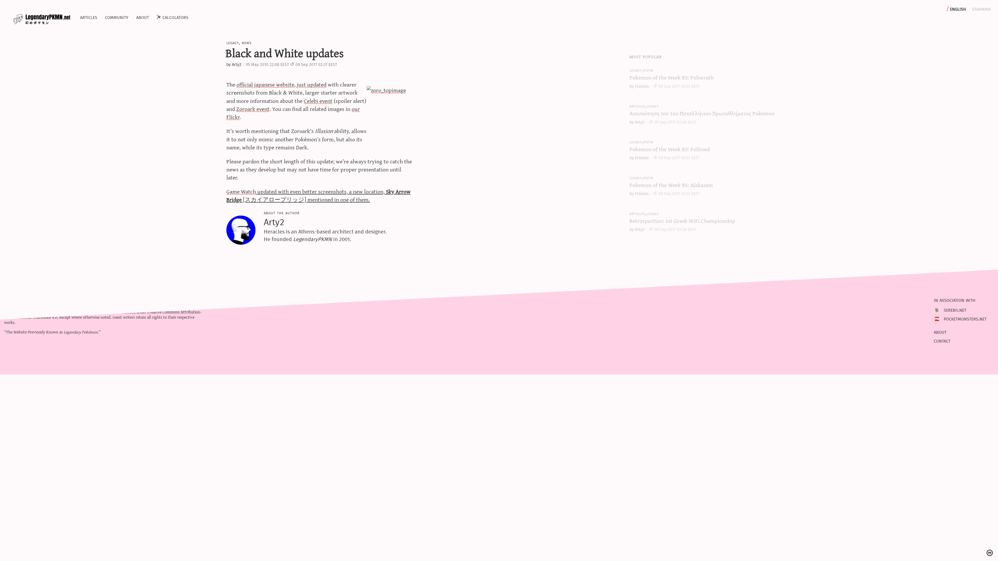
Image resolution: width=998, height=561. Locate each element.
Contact (942, 340)
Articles (88, 17)
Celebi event (318, 101)
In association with (954, 300)
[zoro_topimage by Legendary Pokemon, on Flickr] (390, 117)
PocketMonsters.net (965, 319)
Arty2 (236, 65)
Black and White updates (285, 52)
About (142, 17)
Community (116, 17)
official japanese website (265, 84)
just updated (311, 84)
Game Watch (241, 191)
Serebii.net (955, 310)
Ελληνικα (981, 8)
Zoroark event (253, 109)
